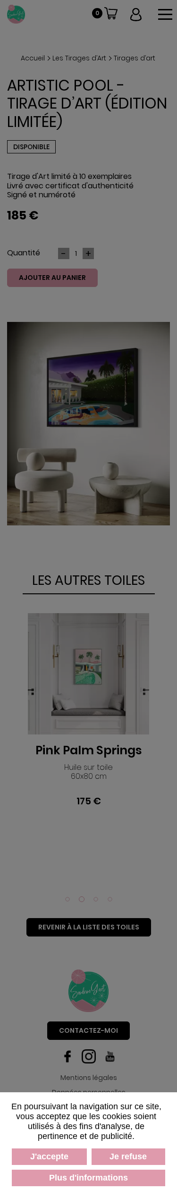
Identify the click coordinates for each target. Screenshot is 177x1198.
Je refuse (128, 1156)
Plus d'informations (88, 1177)
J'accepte (49, 1156)
